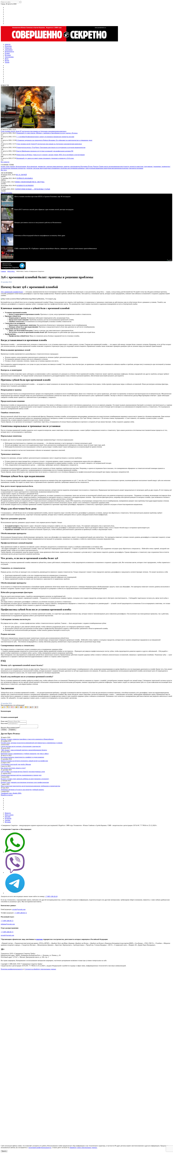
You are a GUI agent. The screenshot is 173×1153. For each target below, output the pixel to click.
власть (106, 166)
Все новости (5, 162)
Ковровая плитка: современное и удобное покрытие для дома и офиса (25, 753)
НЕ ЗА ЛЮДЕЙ (21, 175)
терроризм (14, 168)
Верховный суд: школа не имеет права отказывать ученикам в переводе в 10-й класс (45, 158)
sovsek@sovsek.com (18, 909)
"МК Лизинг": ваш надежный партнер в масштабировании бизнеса (24, 750)
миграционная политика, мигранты (124, 168)
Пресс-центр (9, 815)
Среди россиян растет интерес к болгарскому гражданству (21, 746)
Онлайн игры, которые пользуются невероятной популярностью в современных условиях (31, 743)
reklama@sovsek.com (8, 924)
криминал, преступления (86, 168)
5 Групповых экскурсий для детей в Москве (16, 764)
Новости (8, 813)
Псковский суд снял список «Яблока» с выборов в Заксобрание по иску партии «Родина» (47, 133)
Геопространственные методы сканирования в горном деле (21, 775)
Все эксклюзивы (6, 193)
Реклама (7, 816)
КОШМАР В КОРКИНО (25, 185)
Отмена (4, 729)
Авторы (7, 820)
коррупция (108, 168)
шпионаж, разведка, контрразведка (68, 166)
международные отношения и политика (53, 168)
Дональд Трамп (98, 166)
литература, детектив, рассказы (29, 168)
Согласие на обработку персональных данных (40, 969)
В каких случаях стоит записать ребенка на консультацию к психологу (25, 779)
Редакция (8, 818)
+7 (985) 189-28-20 (51, 896)
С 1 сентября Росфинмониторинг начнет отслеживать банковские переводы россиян (45, 137)
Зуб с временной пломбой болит (12, 292)
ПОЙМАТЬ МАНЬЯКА (25, 178)
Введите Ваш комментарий (10, 727)
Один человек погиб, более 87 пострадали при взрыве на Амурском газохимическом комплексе (33, 131)
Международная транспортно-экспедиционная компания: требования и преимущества (30, 786)
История (8, 822)
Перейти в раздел (7, 795)
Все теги (4, 170)
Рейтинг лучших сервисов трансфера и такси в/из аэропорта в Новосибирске (27, 739)
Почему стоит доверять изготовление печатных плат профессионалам (25, 782)
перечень (39, 939)
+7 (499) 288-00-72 (20, 913)
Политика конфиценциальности (12, 969)
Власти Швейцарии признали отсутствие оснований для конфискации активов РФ (44, 151)
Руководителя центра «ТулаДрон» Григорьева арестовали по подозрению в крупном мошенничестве (50, 147)
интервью (139, 168)
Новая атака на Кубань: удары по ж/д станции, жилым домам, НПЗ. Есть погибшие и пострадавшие (50, 155)
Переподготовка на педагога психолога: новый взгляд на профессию (24, 761)
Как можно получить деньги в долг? (13, 768)
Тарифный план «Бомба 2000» (11, 793)
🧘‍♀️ (36, 707)
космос (3, 166)
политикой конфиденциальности (40, 1147)
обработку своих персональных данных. (83, 1147)
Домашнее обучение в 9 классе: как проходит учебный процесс (22, 789)
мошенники (99, 168)
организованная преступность (119, 166)
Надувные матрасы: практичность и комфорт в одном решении (22, 757)
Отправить (12, 729)
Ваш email (4, 723)
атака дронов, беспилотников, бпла (18, 166)
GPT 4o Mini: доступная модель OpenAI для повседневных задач (23, 771)
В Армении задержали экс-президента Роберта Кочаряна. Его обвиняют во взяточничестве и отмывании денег (54, 140)
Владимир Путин (87, 166)
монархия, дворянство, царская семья (43, 166)
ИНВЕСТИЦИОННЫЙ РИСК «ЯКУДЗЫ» (30, 182)
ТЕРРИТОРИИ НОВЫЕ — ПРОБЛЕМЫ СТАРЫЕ (32, 189)
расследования (72, 168)
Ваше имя (4, 721)
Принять (4, 1151)
